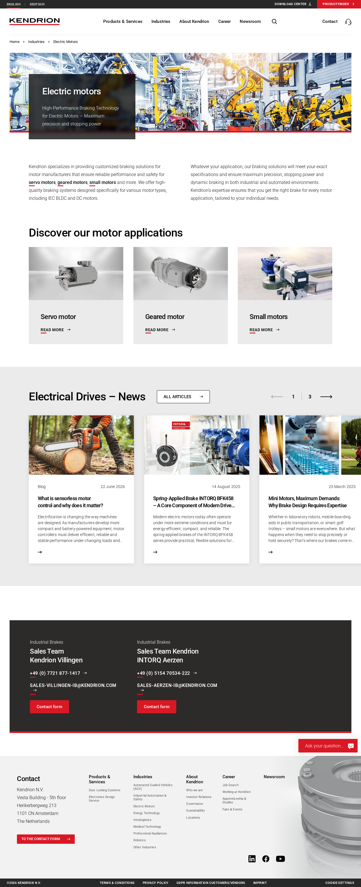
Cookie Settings (339, 883)
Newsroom (274, 776)
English (14, 4)
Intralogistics (142, 820)
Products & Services (100, 779)
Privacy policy (156, 883)
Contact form (49, 706)
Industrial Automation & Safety (150, 797)
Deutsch (37, 4)
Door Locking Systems (104, 790)
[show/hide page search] (274, 21)
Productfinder (336, 4)
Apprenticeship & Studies (234, 800)
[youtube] (280, 859)
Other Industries (144, 847)
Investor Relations (199, 797)
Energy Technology (146, 813)
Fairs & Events (233, 809)
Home (14, 42)
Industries (36, 42)
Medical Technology (147, 827)
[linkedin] (252, 859)
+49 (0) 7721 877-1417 (55, 673)
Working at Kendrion (237, 792)
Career (229, 776)
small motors (102, 182)
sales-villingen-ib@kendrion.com (73, 685)
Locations (193, 817)
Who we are (194, 790)
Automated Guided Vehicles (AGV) (153, 787)
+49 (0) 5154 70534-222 (163, 673)
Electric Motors (65, 42)
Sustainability (195, 810)
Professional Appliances (150, 833)
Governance (194, 804)
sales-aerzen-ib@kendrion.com (177, 685)
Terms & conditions (117, 883)
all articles (177, 396)
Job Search (231, 785)
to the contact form (40, 839)
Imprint (260, 883)
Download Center (290, 4)
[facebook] (265, 859)
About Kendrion (194, 779)
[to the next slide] (326, 396)
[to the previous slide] (277, 396)
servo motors (42, 182)
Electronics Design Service (102, 799)
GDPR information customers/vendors (211, 883)
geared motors (72, 182)
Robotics (139, 840)
